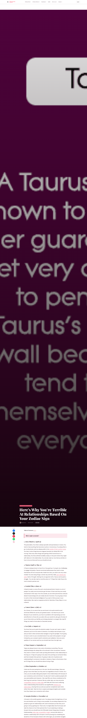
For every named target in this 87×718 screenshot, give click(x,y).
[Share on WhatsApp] (14, 539)
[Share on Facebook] (14, 530)
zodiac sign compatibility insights (41, 712)
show (34, 530)
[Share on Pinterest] (14, 536)
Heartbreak (43, 1)
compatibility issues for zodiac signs (34, 682)
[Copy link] (14, 542)
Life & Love (54, 1)
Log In (78, 1)
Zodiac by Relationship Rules (25, 505)
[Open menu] (8, 2)
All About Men (27, 1)
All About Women (36, 1)
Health (49, 1)
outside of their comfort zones (57, 549)
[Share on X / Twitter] (14, 533)
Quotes (60, 1)
